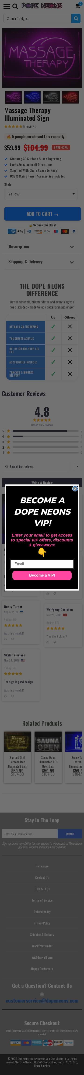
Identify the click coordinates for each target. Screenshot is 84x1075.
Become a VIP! (42, 575)
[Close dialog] (75, 488)
